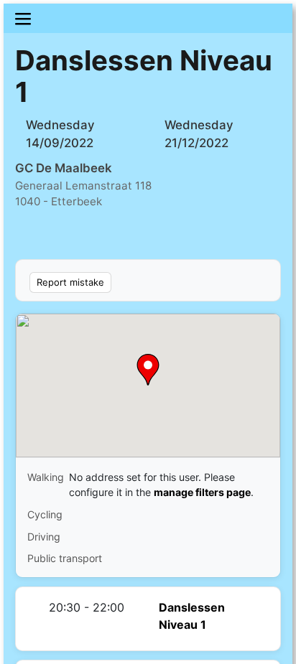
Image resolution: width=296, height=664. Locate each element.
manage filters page (202, 492)
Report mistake (70, 282)
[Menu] (148, 18)
